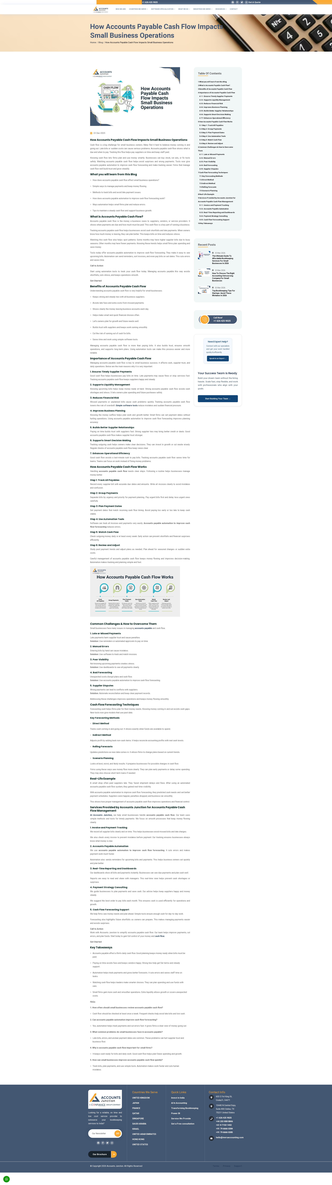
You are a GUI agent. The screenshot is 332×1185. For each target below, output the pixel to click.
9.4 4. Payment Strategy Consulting (213, 216)
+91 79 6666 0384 (224, 1128)
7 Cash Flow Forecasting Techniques (213, 172)
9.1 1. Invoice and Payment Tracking (214, 205)
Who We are (121, 9)
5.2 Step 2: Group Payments (210, 129)
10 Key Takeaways (205, 223)
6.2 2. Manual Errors (207, 158)
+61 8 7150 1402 (224, 1125)
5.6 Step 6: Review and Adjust (211, 143)
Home (93, 42)
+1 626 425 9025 (150, 2)
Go (117, 1133)
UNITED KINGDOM (141, 1098)
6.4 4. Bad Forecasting (208, 165)
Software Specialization (163, 9)
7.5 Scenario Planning (208, 191)
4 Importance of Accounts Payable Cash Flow (216, 93)
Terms (216, 1166)
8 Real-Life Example (206, 194)
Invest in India (178, 1098)
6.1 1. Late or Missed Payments (211, 154)
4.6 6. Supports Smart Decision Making (215, 114)
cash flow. (160, 936)
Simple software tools (127, 405)
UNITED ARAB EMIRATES (144, 1134)
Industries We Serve (202, 9)
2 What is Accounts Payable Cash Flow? (214, 85)
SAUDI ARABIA (139, 1124)
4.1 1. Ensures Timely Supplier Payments (215, 96)
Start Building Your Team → (218, 399)
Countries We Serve (138, 9)
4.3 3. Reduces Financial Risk (211, 103)
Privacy (226, 1166)
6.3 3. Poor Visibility (207, 162)
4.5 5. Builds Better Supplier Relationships (216, 111)
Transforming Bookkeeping (184, 1108)
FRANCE (136, 1108)
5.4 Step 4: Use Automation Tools (212, 136)
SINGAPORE (138, 1118)
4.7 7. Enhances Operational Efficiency (214, 118)
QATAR (135, 1113)
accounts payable (143, 628)
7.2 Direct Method (206, 180)
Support (238, 1166)
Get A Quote (254, 2)
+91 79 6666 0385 (224, 1132)
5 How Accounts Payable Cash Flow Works (215, 122)
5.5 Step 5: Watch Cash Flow (210, 140)
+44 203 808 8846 (224, 1121)
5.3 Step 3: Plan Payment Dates (211, 133)
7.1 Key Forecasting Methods (211, 176)
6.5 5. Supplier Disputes (208, 169)
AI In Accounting (179, 1103)
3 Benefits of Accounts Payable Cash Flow (215, 89)
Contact (234, 9)
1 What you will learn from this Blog (212, 82)
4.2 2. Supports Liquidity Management (214, 100)
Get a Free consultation (182, 1124)
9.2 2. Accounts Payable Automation (214, 209)
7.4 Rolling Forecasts (207, 187)
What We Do (184, 9)
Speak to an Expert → (217, 358)
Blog (100, 42)
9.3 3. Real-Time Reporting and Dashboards (217, 212)
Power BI (175, 1113)
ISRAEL (135, 1129)
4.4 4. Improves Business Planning (213, 107)
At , (101, 815)
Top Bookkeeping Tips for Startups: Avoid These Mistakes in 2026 (223, 293)
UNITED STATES (140, 1144)
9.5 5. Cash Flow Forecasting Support (214, 220)
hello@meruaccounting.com (230, 1137)
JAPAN (135, 1103)
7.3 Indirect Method (207, 183)
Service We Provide (181, 1118)
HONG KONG (138, 1139)
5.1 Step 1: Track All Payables (211, 125)
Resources (221, 9)
